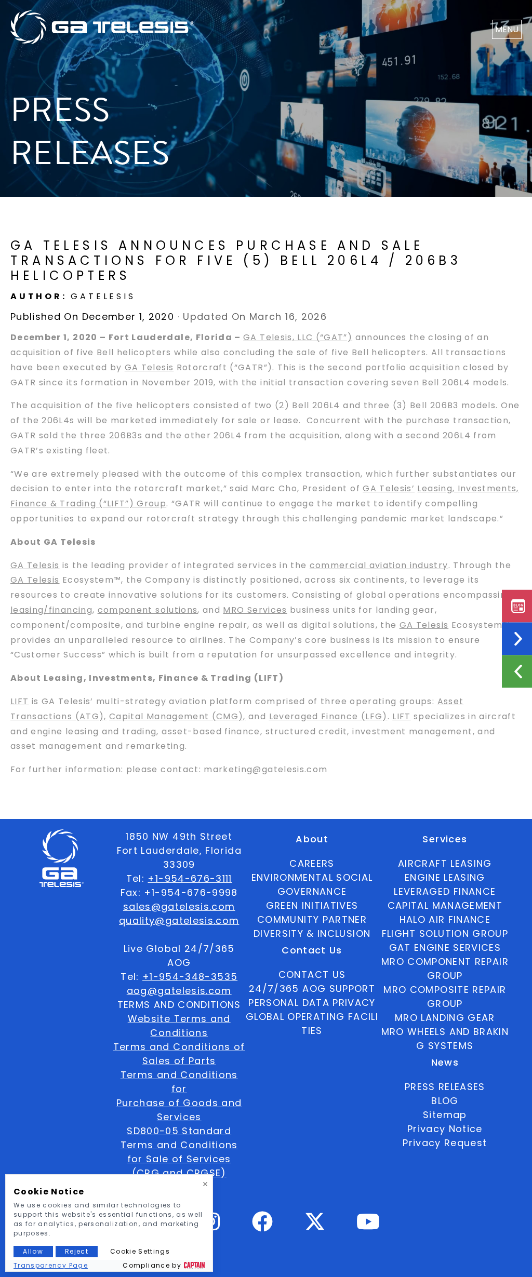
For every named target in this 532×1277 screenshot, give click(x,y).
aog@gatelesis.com (179, 990)
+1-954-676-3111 (190, 878)
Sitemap (445, 1114)
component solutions (148, 610)
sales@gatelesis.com (179, 906)
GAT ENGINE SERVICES (445, 947)
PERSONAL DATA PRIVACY (311, 1002)
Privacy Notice (445, 1128)
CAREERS (311, 863)
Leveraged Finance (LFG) (328, 716)
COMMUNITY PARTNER (312, 919)
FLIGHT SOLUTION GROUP (445, 933)
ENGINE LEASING (445, 877)
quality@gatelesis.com (179, 920)
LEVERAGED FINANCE (445, 891)
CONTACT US (312, 974)
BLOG (444, 1100)
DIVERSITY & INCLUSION (312, 933)
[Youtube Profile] (368, 1225)
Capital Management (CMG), (177, 716)
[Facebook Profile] (262, 1225)
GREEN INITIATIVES (312, 905)
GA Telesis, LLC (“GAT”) (297, 337)
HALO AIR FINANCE (445, 919)
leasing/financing (51, 610)
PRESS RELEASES (445, 1086)
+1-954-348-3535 (189, 976)
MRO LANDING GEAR (445, 1017)
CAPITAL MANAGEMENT (445, 905)
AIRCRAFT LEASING (445, 863)
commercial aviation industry (379, 565)
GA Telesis (149, 367)
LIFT (19, 701)
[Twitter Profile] (314, 1228)
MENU (506, 29)
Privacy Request (445, 1142)
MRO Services (255, 610)
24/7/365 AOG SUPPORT (312, 988)
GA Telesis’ (389, 488)
